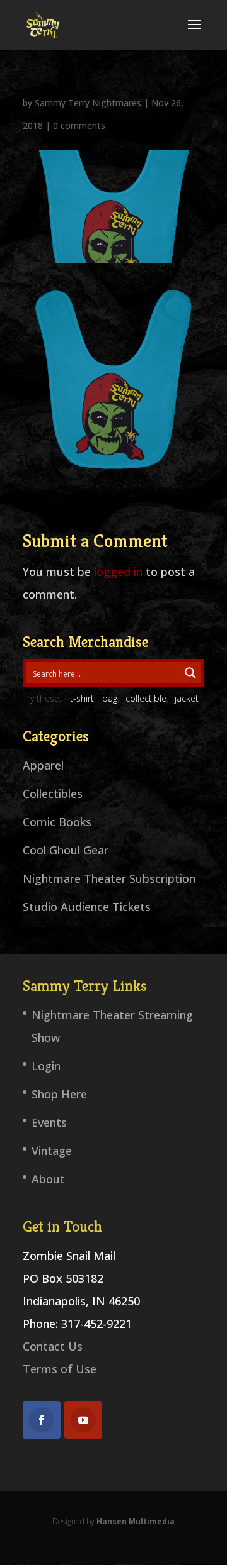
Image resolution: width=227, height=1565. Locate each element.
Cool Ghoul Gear (65, 850)
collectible (145, 698)
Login (46, 1065)
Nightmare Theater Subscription (109, 878)
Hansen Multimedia (135, 1521)
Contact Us (53, 1346)
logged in (118, 571)
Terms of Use (59, 1368)
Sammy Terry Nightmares (88, 103)
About (48, 1178)
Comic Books (57, 821)
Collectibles (53, 793)
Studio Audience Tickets (87, 906)
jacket (187, 698)
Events (49, 1122)
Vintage (52, 1150)
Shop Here (59, 1094)
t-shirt (82, 698)
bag (109, 698)
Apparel (43, 765)
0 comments (79, 125)
